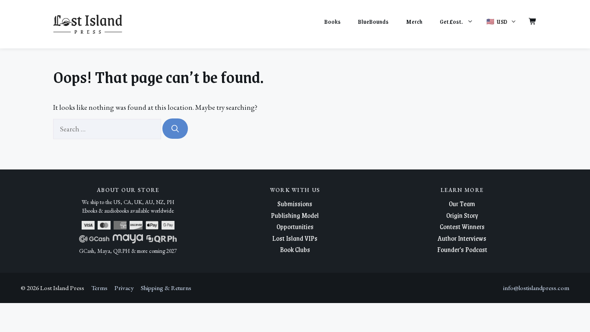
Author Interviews (462, 238)
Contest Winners (462, 226)
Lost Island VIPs (294, 238)
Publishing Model (295, 215)
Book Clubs (295, 249)
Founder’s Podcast (462, 249)
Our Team (462, 203)
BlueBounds (373, 21)
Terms (99, 288)
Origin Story (462, 215)
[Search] (175, 128)
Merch (414, 21)
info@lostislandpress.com (536, 288)
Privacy (124, 288)
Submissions (294, 203)
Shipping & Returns (166, 288)
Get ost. (451, 21)
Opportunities (295, 226)
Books (332, 21)
